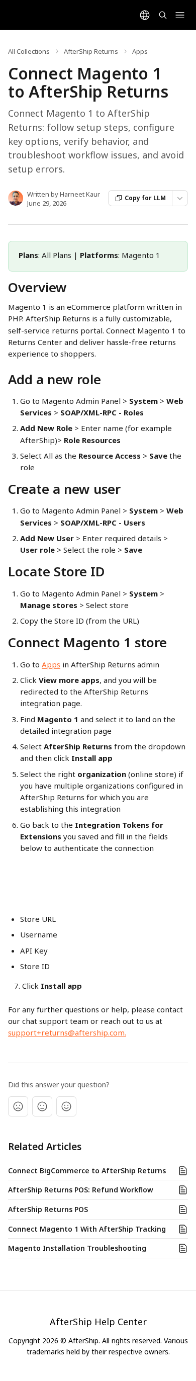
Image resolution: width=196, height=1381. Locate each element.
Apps (140, 51)
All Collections (29, 51)
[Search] (163, 15)
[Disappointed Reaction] (18, 1106)
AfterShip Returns (91, 51)
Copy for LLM (145, 198)
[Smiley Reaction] (66, 1106)
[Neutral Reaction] (42, 1106)
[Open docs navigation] (180, 15)
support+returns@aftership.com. (67, 1032)
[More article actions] (180, 198)
